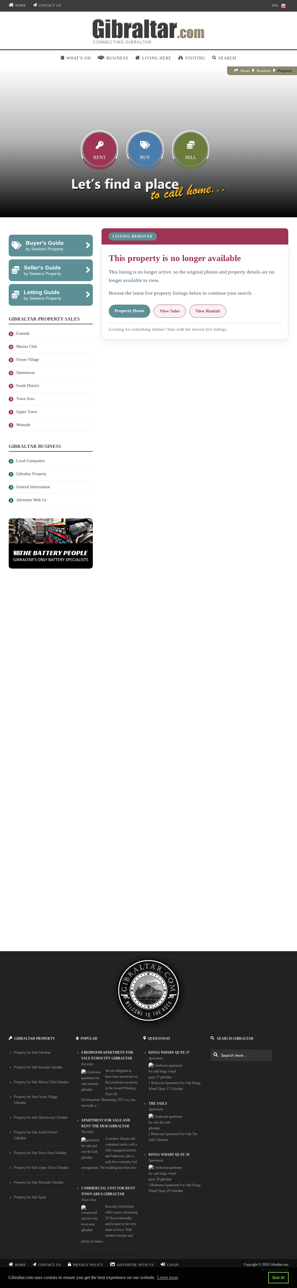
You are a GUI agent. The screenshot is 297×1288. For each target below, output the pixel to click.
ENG (275, 5)
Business (264, 70)
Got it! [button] (278, 1277)
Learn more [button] (167, 1277)
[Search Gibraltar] (215, 1055)
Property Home (129, 310)
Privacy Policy (88, 1265)
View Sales (170, 311)
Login (173, 1265)
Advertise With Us (135, 1265)
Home (20, 5)
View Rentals (207, 311)
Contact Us (50, 5)
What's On (78, 58)
